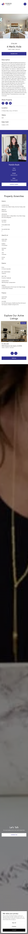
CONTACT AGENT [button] (14, 184)
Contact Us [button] (14, 834)
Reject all (14, 922)
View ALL (14, 358)
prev (12, 353)
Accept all (14, 930)
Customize (14, 926)
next (15, 353)
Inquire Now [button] (14, 53)
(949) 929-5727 (14, 175)
